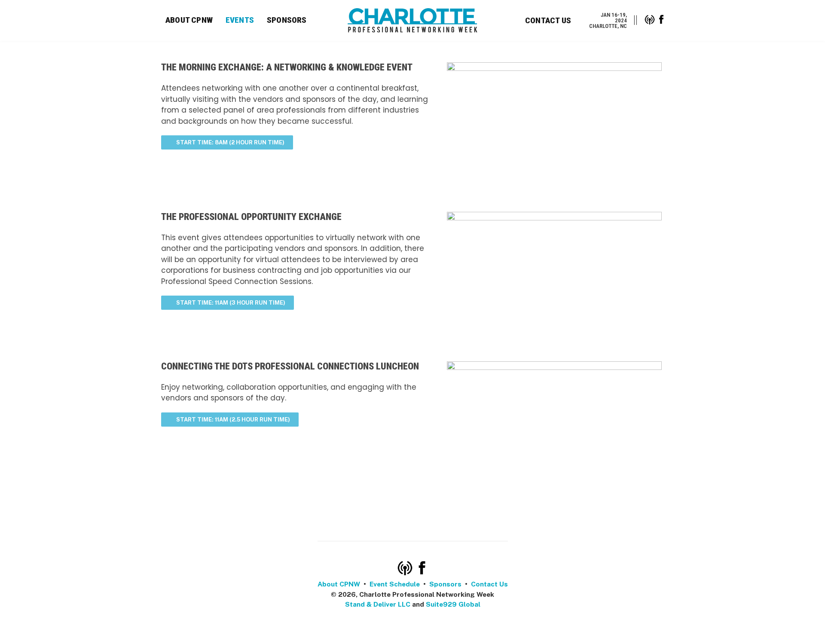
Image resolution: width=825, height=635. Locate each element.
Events (240, 20)
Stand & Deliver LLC (377, 604)
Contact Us (548, 20)
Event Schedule (395, 584)
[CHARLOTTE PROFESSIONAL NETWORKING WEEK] (412, 20)
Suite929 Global (453, 604)
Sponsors (287, 20)
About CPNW (189, 20)
